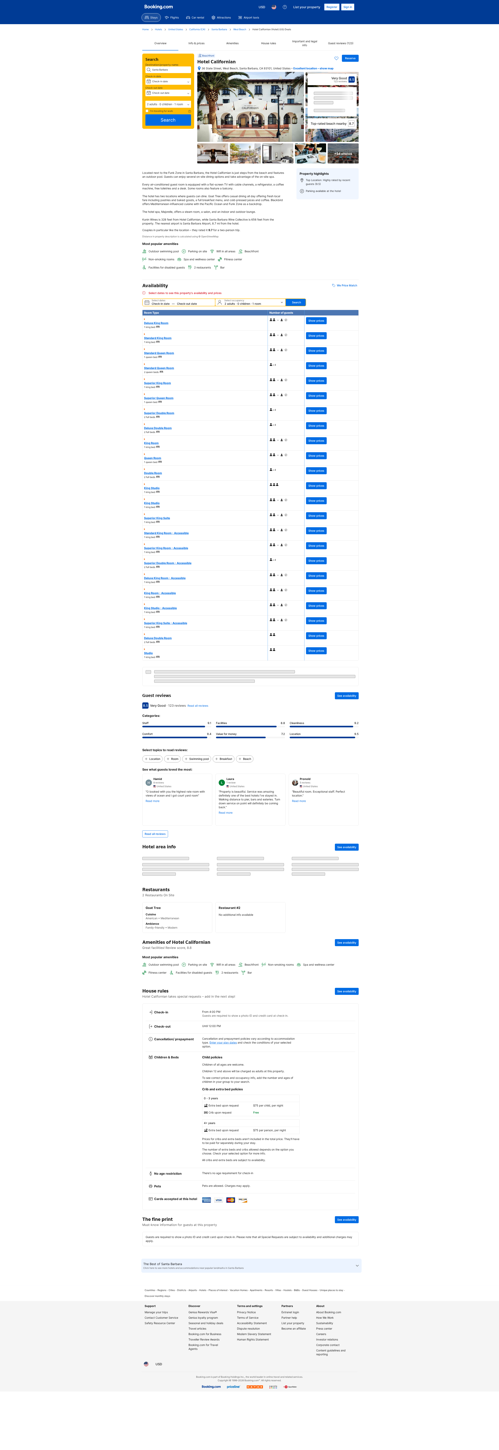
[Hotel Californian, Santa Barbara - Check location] (199, 68)
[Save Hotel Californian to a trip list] (336, 58)
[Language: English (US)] (274, 7)
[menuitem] (151, 17)
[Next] (353, 105)
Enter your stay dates (223, 1047)
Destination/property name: (162, 64)
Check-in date (153, 76)
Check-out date (154, 87)
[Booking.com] (159, 7)
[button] (168, 104)
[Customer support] (284, 7)
